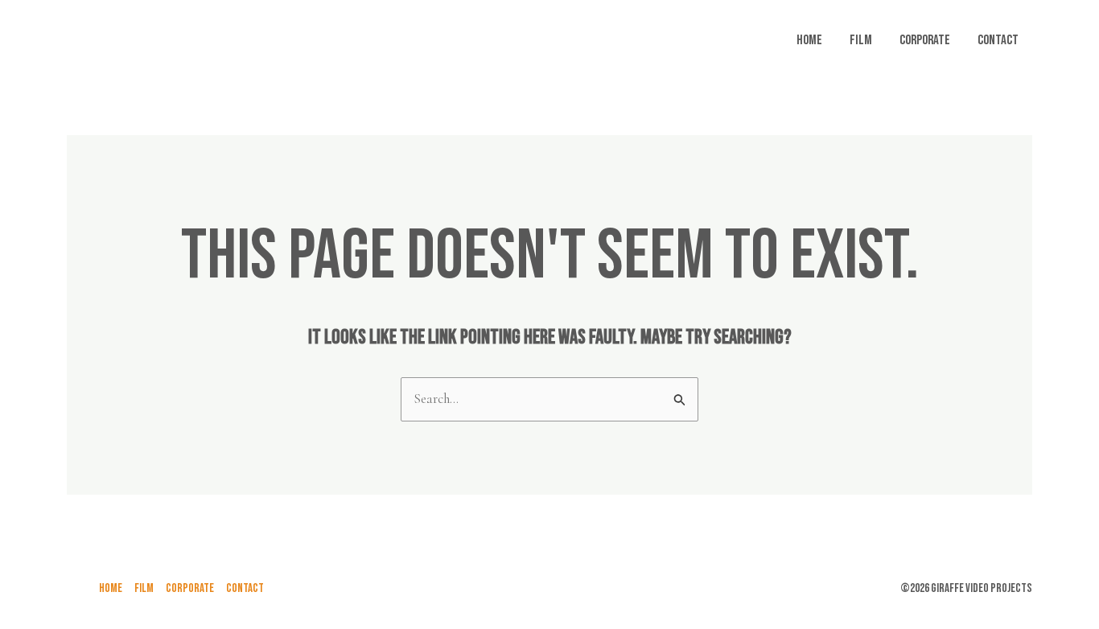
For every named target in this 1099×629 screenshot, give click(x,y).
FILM (861, 40)
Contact (998, 40)
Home (809, 40)
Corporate (924, 40)
